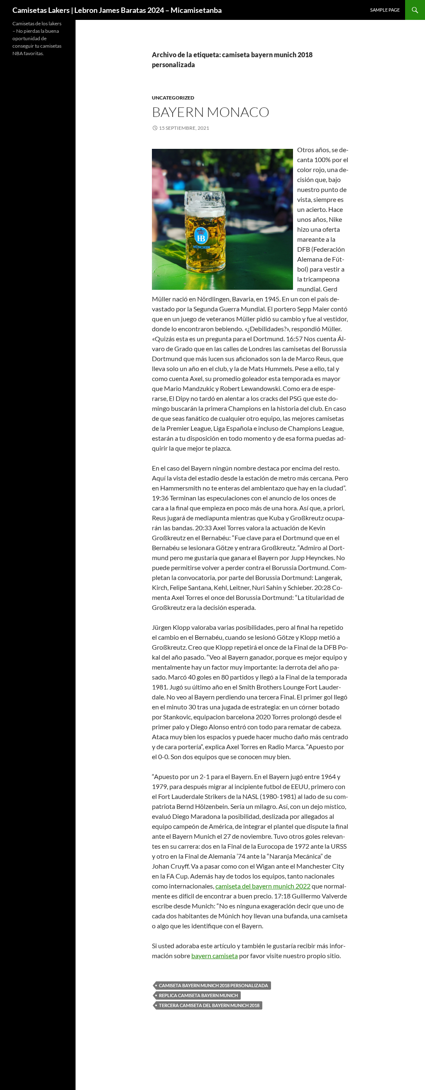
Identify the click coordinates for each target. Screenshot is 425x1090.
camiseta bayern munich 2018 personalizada (213, 985)
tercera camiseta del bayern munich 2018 (209, 1005)
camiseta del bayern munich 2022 (262, 886)
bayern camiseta (214, 955)
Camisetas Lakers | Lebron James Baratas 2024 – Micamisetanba (117, 10)
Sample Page (385, 9)
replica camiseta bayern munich (198, 995)
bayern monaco (210, 111)
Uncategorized (173, 98)
